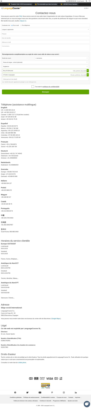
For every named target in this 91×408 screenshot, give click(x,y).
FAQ (20, 16)
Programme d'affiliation (59, 400)
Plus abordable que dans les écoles (47, 4)
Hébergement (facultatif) (10, 79)
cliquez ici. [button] (23, 21)
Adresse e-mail (6, 42)
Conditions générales (16, 397)
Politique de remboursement (31, 397)
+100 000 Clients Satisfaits (70, 4)
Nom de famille (6, 38)
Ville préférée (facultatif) (80, 71)
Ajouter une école (72, 400)
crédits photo (22, 362)
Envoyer (45, 92)
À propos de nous (62, 397)
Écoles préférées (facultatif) (79, 75)
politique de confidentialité (51, 86)
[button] (1, 1)
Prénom (4, 34)
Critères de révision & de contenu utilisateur (26, 400)
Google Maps (56, 318)
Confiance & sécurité (45, 400)
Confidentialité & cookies (48, 397)
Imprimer (77, 397)
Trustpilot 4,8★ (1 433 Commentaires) (21, 4)
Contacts (70, 397)
